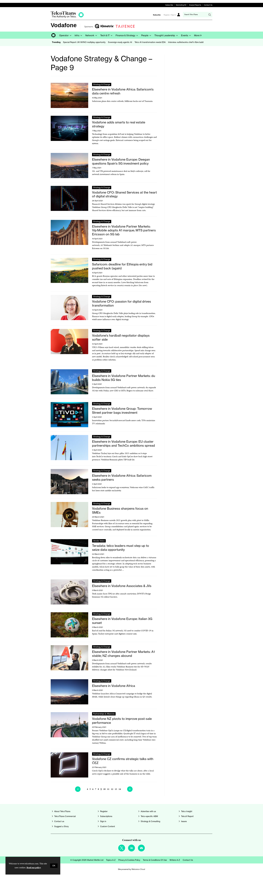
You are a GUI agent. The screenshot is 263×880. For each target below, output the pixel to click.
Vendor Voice (99, 541)
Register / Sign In (170, 15)
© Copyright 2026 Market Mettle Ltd (86, 860)
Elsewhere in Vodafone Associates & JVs (121, 586)
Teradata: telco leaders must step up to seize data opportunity (120, 548)
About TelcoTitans (62, 811)
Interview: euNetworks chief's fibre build (185, 42)
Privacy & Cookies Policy (129, 860)
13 (116, 789)
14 (120, 789)
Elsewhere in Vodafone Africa (113, 686)
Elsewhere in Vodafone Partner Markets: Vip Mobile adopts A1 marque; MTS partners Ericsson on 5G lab (124, 230)
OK (53, 865)
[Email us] (141, 848)
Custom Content (107, 826)
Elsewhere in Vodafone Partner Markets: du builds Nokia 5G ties (123, 378)
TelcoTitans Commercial (65, 816)
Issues (184, 821)
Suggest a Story (61, 826)
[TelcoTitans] (67, 17)
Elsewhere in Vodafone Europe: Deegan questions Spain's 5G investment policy (121, 161)
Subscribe (169, 5)
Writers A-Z (175, 860)
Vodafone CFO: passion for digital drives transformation (121, 303)
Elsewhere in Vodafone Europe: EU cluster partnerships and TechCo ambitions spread (123, 443)
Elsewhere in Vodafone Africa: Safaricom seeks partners (121, 477)
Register (104, 811)
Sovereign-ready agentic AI (120, 42)
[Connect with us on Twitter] (121, 848)
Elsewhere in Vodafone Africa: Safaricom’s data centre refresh (123, 91)
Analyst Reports (195, 5)
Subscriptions (106, 816)
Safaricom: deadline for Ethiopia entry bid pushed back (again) (122, 266)
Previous (78, 789)
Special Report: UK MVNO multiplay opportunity (84, 42)
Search (209, 14)
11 (108, 789)
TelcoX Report (187, 816)
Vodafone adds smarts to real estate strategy (118, 124)
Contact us (59, 821)
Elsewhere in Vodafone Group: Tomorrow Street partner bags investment (122, 411)
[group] (197, 35)
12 (112, 789)
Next (130, 789)
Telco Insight (186, 811)
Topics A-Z (111, 860)
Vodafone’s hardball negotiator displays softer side (121, 337)
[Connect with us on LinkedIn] (131, 848)
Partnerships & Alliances (104, 714)
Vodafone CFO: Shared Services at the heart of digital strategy (124, 194)
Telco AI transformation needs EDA (150, 42)
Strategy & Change (101, 84)
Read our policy (34, 867)
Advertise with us (148, 811)
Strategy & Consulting (150, 821)
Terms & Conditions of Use (155, 860)
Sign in (103, 821)
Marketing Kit (181, 5)
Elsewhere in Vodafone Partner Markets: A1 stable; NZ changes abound (123, 654)
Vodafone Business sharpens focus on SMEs (120, 510)
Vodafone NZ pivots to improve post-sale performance (122, 721)
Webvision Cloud (138, 869)
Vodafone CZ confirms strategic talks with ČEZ (122, 761)
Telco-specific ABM (149, 816)
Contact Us (208, 5)
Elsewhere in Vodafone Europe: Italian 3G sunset (122, 621)
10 (104, 789)
